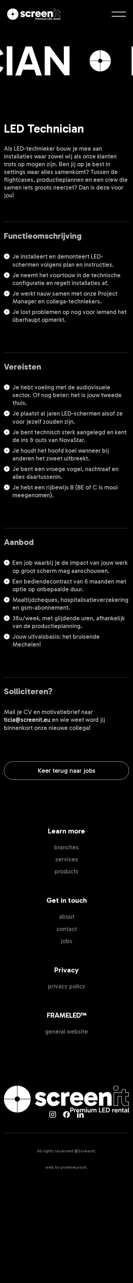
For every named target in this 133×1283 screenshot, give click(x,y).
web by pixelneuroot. (66, 1167)
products (66, 871)
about (66, 916)
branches (66, 847)
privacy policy (66, 985)
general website (66, 1031)
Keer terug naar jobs (66, 770)
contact (66, 928)
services (66, 859)
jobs (66, 940)
